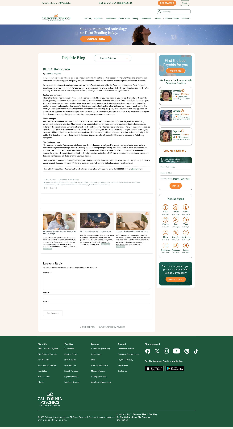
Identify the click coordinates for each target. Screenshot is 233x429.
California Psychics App (100, 349)
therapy (85, 185)
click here (134, 169)
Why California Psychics (47, 354)
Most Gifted (42, 371)
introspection (83, 182)
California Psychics (53, 73)
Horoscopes (146, 18)
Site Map (153, 414)
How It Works (124, 18)
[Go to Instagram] (166, 351)
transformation (94, 185)
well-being (105, 185)
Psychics (98, 18)
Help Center (123, 365)
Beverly (177, 90)
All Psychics (69, 349)
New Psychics (70, 360)
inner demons (59, 182)
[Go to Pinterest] (186, 351)
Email (45, 301)
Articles (158, 18)
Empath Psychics (71, 371)
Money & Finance (98, 371)
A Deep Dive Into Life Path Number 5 (132, 232)
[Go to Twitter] (157, 351)
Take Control (88, 327)
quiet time (136, 182)
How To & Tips (44, 376)
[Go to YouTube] (176, 351)
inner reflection (71, 182)
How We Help (43, 360)
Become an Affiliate (126, 349)
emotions (49, 182)
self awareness (49, 185)
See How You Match (175, 279)
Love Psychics (70, 365)
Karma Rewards (172, 18)
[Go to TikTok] (195, 351)
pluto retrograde (125, 182)
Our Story (88, 18)
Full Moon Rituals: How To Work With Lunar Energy (59, 233)
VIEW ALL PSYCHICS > (175, 151)
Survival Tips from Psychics (112, 327)
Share (52, 188)
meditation (102, 182)
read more (48, 249)
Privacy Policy (123, 414)
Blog (93, 360)
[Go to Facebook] (148, 351)
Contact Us (186, 18)
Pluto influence (112, 182)
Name (46, 293)
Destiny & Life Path (98, 376)
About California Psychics (48, 349)
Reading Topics (70, 354)
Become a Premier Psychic (129, 354)
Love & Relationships (99, 365)
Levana (176, 111)
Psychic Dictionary (125, 360)
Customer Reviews (71, 382)
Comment (47, 272)
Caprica (177, 131)
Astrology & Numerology (69, 179)
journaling (93, 182)
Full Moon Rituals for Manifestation (95, 232)
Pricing (135, 18)
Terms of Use (139, 414)
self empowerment (63, 185)
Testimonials (111, 18)
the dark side (77, 185)
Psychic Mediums (71, 376)
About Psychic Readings (47, 365)
